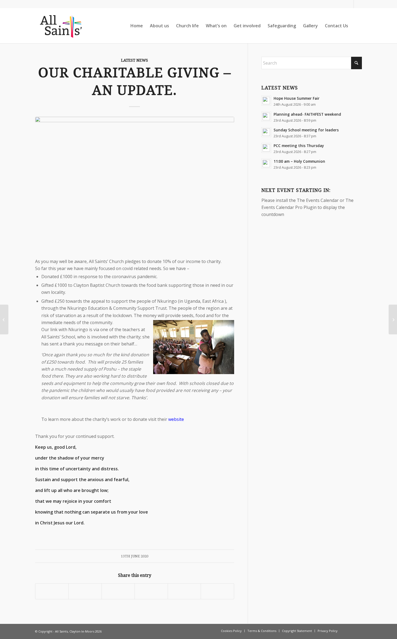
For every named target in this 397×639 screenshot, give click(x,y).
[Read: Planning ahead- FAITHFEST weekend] (266, 116)
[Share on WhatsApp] (118, 591)
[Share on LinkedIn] (184, 591)
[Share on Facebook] (51, 591)
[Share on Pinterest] (151, 591)
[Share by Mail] (217, 591)
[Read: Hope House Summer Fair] (266, 100)
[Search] (357, 25)
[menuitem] (136, 25)
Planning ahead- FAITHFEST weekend (307, 114)
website (176, 419)
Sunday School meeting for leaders (306, 129)
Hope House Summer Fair (296, 98)
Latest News (134, 60)
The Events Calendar (318, 200)
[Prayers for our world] (4, 319)
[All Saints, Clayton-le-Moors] (61, 25)
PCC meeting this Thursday (299, 145)
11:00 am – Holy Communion (299, 161)
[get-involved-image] (134, 186)
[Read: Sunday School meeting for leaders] (266, 132)
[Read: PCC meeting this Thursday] (266, 148)
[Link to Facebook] (350, 4)
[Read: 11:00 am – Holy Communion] (266, 163)
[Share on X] (85, 591)
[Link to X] (358, 4)
